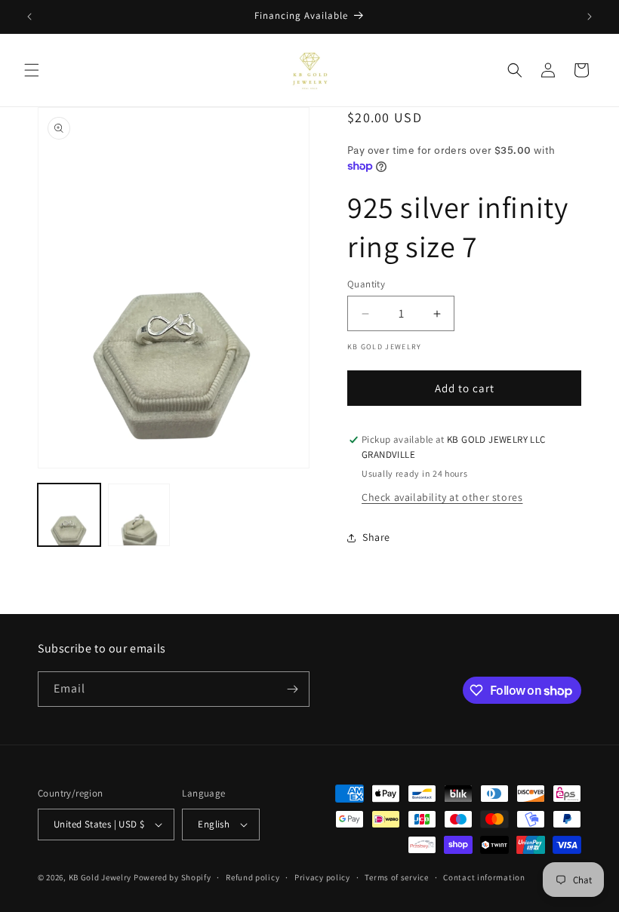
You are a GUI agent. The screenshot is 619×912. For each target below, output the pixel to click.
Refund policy (252, 877)
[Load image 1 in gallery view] (69, 515)
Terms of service (396, 877)
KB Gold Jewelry (100, 877)
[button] (31, 70)
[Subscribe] (292, 689)
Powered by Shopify (172, 877)
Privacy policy (322, 877)
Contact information (484, 877)
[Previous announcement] (29, 16)
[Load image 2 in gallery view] (139, 515)
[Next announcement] (589, 16)
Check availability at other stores (442, 497)
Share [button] (376, 537)
